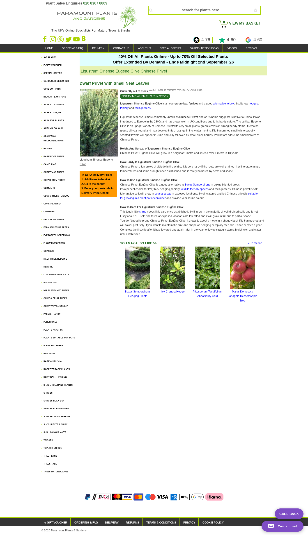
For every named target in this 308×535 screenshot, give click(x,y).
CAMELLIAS (50, 164)
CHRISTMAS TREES (54, 172)
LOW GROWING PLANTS (56, 275)
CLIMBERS (49, 188)
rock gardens (143, 108)
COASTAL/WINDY (53, 204)
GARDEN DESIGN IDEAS (204, 48)
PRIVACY (189, 522)
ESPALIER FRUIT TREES (56, 227)
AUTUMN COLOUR (53, 128)
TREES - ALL (50, 464)
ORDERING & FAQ (72, 48)
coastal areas (163, 193)
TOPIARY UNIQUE (53, 448)
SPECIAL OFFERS (170, 48)
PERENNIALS (50, 322)
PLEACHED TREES (53, 346)
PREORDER (49, 353)
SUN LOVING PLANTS (55, 432)
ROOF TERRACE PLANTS (57, 369)
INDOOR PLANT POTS (55, 97)
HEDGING (48, 267)
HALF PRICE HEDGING (55, 259)
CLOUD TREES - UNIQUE (56, 196)
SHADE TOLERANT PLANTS (58, 385)
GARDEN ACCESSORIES (56, 81)
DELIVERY (98, 48)
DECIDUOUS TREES (54, 219)
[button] (282, 526)
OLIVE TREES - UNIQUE (56, 306)
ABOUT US (144, 48)
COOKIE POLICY (213, 522)
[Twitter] (69, 39)
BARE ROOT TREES (54, 156)
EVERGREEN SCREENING (57, 235)
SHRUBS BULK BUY (54, 401)
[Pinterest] (61, 39)
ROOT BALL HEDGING (55, 377)
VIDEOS (232, 48)
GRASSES (49, 251)
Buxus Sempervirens (197, 184)
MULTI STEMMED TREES (56, 290)
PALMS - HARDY (52, 314)
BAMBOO (48, 148)
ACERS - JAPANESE (54, 105)
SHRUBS (48, 393)
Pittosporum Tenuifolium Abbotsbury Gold (207, 294)
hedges (253, 103)
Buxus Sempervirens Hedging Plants (137, 294)
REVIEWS (251, 48)
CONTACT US (121, 48)
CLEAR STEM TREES (54, 180)
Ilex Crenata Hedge (173, 291)
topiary (124, 108)
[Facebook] (45, 39)
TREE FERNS (50, 456)
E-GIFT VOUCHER (53, 65)
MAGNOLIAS (50, 282)
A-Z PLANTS (50, 57)
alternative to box (223, 103)
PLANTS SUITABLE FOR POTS (59, 338)
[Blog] (84, 39)
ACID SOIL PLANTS (54, 120)
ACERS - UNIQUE (52, 112)
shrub (142, 211)
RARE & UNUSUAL (53, 361)
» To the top (255, 243)
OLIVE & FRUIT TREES (55, 298)
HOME (49, 48)
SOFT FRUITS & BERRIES (57, 416)
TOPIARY (48, 440)
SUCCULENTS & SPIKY (55, 424)
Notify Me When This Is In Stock (145, 96)
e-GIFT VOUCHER (55, 522)
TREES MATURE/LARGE (56, 472)
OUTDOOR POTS (52, 89)
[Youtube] (77, 39)
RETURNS (132, 522)
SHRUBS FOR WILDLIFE (56, 409)
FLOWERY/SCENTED (54, 243)
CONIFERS (49, 212)
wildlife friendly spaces (195, 189)
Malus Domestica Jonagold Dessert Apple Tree (242, 296)
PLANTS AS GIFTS (53, 330)
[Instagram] (53, 39)
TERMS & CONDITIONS (161, 522)
